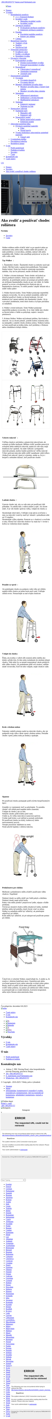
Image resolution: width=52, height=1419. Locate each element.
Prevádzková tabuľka (19, 141)
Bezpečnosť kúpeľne (19, 41)
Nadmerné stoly (21, 111)
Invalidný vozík (21, 19)
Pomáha (18, 32)
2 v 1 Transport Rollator (24, 17)
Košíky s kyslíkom (22, 54)
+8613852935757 (8, 2)
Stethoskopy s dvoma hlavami (31, 98)
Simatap (9, 1086)
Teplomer (19, 102)
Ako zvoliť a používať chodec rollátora (21, 171)
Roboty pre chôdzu (27, 36)
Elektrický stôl (25, 115)
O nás (8, 146)
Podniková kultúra (18, 150)
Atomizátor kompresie (28, 71)
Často (13, 154)
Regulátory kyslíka (22, 56)
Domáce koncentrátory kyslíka (32, 63)
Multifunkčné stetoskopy (29, 100)
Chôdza (18, 39)
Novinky (14, 152)
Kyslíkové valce (21, 52)
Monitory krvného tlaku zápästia (32, 91)
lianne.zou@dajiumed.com (25, 2)
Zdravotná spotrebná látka (20, 124)
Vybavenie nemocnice (19, 50)
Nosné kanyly (25, 130)
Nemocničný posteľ (23, 117)
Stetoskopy (19, 93)
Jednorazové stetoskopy (29, 95)
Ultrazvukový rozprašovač (30, 69)
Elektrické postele (27, 122)
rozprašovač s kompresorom (16, 1093)
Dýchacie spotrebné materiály (26, 126)
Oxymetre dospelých (28, 80)
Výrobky (9, 12)
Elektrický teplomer (27, 104)
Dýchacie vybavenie (18, 58)
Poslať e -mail (6, 1103)
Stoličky (18, 45)
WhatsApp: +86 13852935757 (17, 1078)
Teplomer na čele (26, 106)
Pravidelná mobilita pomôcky (31, 34)
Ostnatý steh (25, 137)
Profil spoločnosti (17, 148)
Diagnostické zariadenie (20, 76)
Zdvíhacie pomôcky (23, 26)
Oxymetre (19, 78)
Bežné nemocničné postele (30, 119)
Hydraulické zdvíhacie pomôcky (32, 28)
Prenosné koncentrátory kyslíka (32, 65)
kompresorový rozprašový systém (30, 1091)
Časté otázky (11, 159)
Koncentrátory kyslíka (23, 60)
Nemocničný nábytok (19, 109)
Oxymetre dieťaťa (27, 82)
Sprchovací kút (21, 47)
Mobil (8, 1088)
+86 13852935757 (8, 1106)
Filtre (22, 128)
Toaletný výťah (21, 43)
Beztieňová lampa (17, 143)
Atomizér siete (25, 74)
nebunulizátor (11, 1091)
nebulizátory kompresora (25, 1095)
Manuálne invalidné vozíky (30, 21)
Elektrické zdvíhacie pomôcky (31, 30)
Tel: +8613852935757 (14, 1074)
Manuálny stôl (25, 113)
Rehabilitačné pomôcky (20, 15)
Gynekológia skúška (18, 139)
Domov (9, 10)
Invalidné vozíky (26, 23)
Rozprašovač (20, 67)
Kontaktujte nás (12, 157)
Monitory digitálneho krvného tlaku (29, 84)
